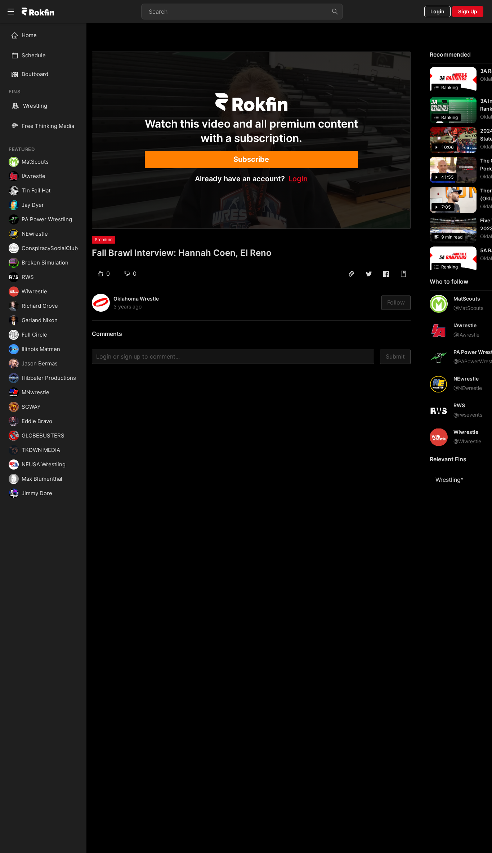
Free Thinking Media (48, 126)
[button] (351, 274)
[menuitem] (46, 35)
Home (29, 35)
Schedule (34, 55)
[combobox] (242, 11)
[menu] (43, 45)
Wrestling (35, 105)
